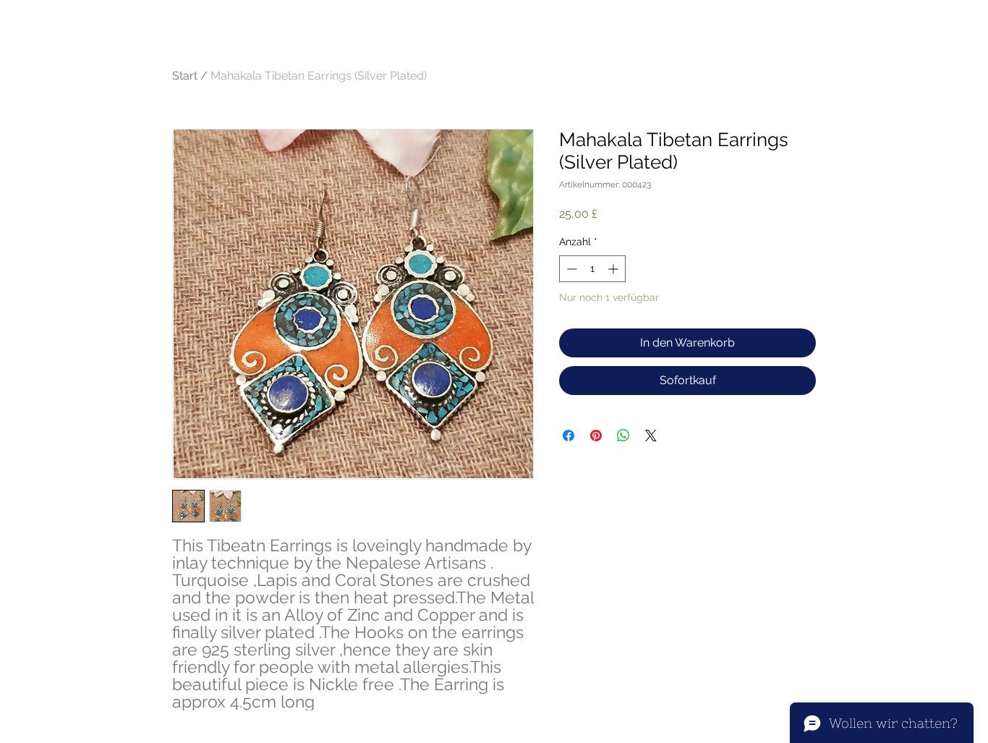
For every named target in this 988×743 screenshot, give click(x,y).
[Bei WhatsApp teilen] (623, 435)
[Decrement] (570, 268)
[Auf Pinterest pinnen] (596, 435)
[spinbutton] (592, 268)
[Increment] (614, 268)
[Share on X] (651, 435)
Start (184, 75)
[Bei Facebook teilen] (568, 435)
